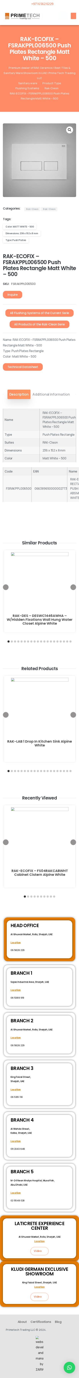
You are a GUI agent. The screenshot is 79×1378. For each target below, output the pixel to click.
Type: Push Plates (16, 240)
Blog (58, 1322)
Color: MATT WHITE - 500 (20, 226)
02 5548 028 (18, 1200)
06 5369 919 (17, 997)
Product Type (51, 83)
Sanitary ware (27, 83)
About (22, 1322)
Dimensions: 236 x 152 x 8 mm (22, 233)
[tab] (18, 394)
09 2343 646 (18, 1149)
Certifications (40, 1322)
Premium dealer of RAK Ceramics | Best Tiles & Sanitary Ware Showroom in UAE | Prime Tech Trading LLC (39, 73)
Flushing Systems (27, 88)
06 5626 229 (18, 950)
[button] (63, 16)
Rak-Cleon (51, 88)
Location (16, 942)
